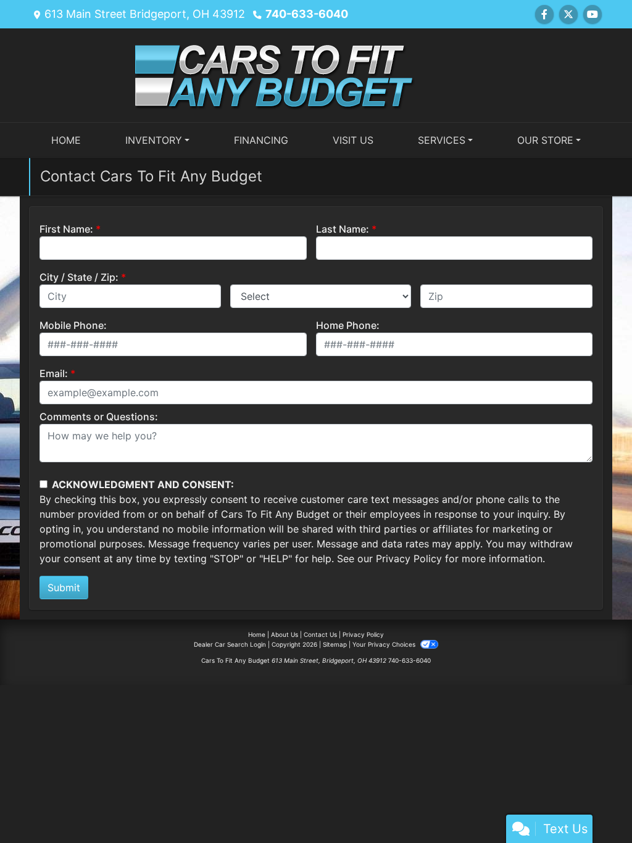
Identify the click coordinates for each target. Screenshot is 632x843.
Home (256, 634)
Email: (54, 373)
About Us (284, 634)
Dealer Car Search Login (230, 644)
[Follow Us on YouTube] (592, 14)
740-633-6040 (306, 13)
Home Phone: (348, 325)
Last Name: (342, 229)
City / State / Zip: (79, 277)
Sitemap (335, 644)
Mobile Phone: (73, 325)
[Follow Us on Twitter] (568, 14)
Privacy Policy (409, 558)
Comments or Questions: (99, 416)
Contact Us (320, 634)
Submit (64, 587)
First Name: (66, 229)
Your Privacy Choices (384, 644)
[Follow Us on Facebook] (544, 14)
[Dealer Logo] (316, 74)
